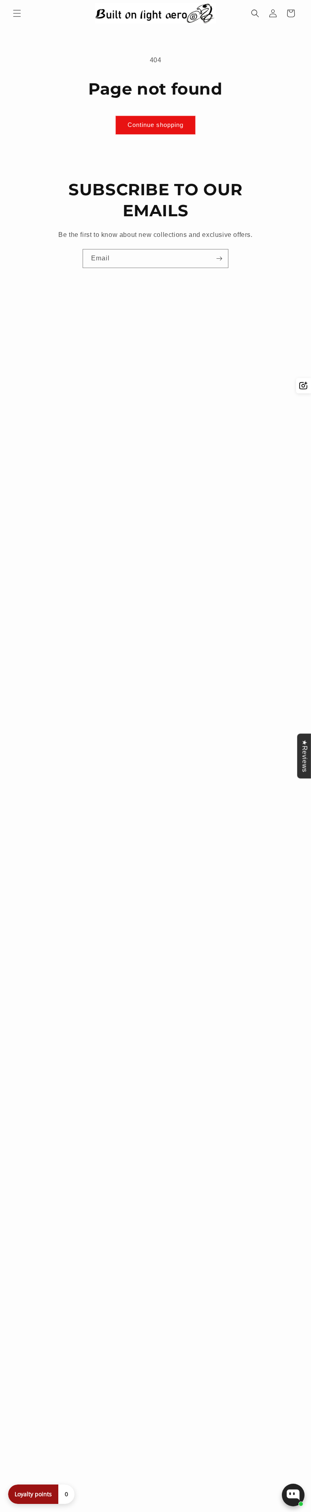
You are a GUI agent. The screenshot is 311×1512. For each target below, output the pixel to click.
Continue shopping (155, 124)
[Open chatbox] (293, 1495)
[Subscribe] (219, 258)
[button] (17, 13)
